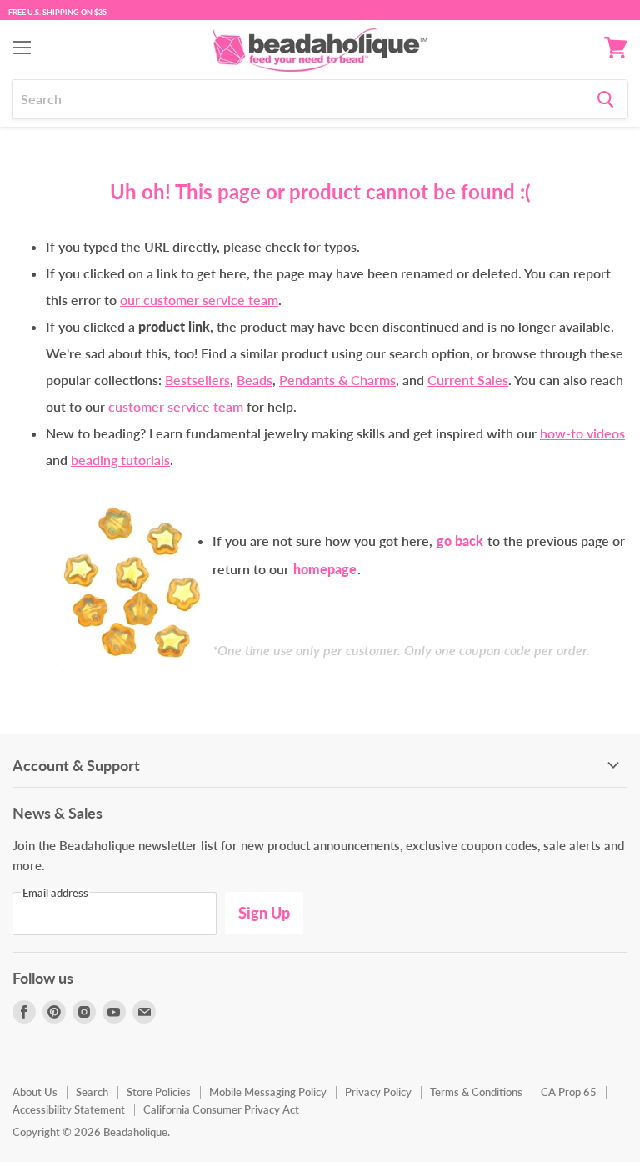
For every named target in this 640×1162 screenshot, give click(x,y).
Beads (254, 380)
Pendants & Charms (337, 380)
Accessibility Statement (68, 1109)
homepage (325, 569)
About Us (35, 1092)
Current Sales (468, 380)
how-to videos (582, 433)
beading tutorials (120, 460)
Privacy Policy (378, 1092)
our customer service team (199, 300)
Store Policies (159, 1092)
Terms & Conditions (476, 1092)
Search (92, 1092)
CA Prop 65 (569, 1092)
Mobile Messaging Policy (268, 1092)
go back (460, 540)
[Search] (605, 99)
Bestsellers (197, 380)
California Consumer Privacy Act (221, 1109)
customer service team (175, 406)
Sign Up (264, 913)
